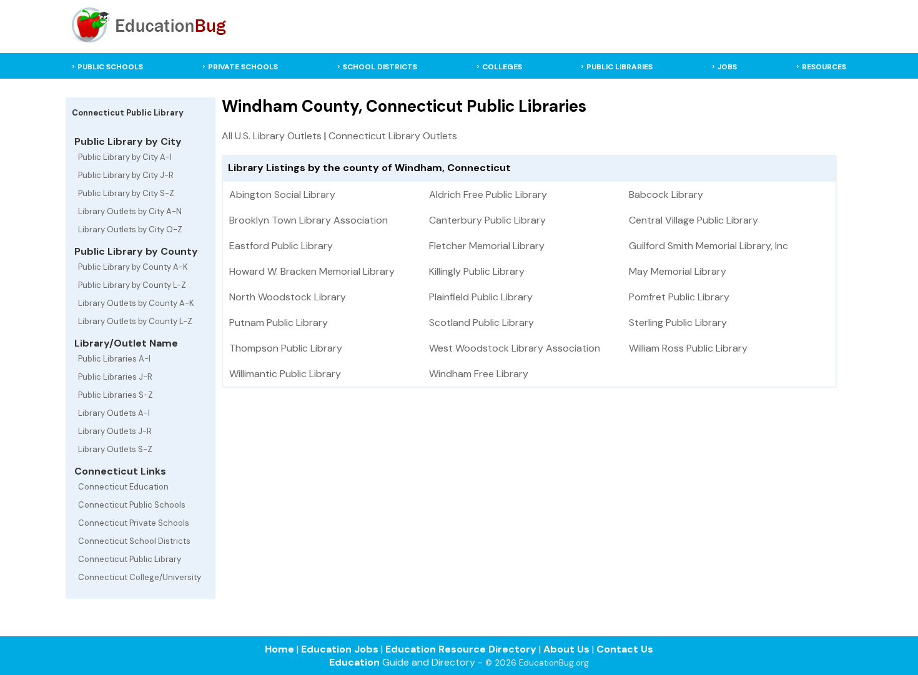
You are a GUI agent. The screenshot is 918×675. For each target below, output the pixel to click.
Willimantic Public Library (285, 373)
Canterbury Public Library (487, 220)
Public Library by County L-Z (132, 285)
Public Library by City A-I (125, 157)
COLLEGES (502, 67)
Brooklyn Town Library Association (308, 220)
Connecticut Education (123, 486)
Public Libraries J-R (115, 377)
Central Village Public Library (693, 220)
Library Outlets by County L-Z (135, 321)
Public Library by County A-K (133, 267)
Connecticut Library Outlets (392, 135)
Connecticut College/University (139, 577)
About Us (566, 649)
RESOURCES (824, 67)
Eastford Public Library (281, 245)
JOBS (727, 67)
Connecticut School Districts (134, 541)
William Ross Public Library (688, 348)
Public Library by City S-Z (126, 193)
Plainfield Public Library (481, 296)
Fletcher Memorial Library (487, 245)
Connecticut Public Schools (131, 505)
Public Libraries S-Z (115, 395)
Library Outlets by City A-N (130, 211)
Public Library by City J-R (126, 175)
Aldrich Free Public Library (488, 194)
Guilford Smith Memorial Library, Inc (708, 245)
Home (279, 649)
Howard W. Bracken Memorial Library (312, 271)
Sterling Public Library (678, 322)
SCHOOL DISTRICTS (380, 67)
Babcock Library (666, 194)
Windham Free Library (478, 373)
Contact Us (624, 649)
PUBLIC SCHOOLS (110, 67)
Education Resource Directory (460, 649)
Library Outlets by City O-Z (130, 229)
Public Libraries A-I (114, 358)
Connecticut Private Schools (133, 523)
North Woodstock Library (287, 296)
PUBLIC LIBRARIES (619, 67)
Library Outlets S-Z (115, 449)
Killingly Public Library (477, 271)
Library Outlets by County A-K (136, 303)
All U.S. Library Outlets (272, 135)
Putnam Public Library (278, 322)
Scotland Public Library (481, 322)
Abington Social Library (282, 194)
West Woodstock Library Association (514, 348)
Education (354, 662)
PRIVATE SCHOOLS (243, 67)
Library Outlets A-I (114, 413)
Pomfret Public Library (679, 296)
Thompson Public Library (285, 348)
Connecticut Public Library (129, 559)
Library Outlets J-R (115, 431)
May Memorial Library (677, 271)
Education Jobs (339, 649)
